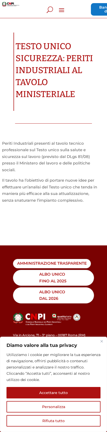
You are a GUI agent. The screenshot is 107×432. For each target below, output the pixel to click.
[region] (53, 384)
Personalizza (53, 406)
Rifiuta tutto (53, 420)
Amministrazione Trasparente (52, 263)
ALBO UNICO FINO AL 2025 (52, 277)
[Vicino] (101, 341)
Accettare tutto (53, 392)
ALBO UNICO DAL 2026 (52, 295)
